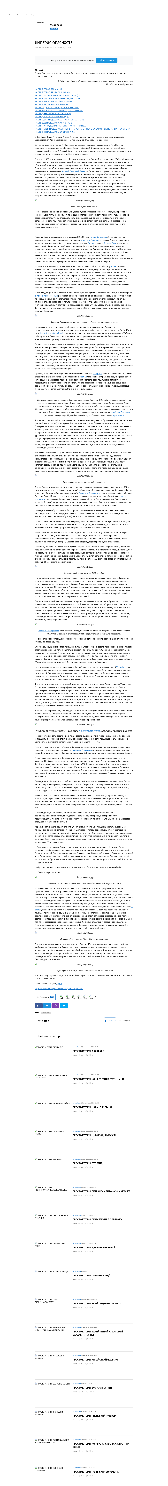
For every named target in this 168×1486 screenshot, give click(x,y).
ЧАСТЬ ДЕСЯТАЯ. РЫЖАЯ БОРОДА (52, 116)
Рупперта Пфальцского (90, 493)
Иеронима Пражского (82, 750)
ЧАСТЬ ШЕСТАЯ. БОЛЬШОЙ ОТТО (51, 104)
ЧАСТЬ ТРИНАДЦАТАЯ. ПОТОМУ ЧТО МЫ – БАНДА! (60, 125)
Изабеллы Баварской (120, 412)
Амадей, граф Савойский (51, 333)
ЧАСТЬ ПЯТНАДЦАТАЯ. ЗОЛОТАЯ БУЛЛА (55, 131)
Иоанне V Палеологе (91, 240)
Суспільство (46, 1013)
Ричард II (97, 373)
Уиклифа (120, 667)
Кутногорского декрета (90, 730)
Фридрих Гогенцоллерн (48, 630)
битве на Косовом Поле (46, 295)
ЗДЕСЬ (59, 983)
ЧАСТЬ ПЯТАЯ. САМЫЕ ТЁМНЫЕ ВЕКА (54, 101)
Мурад (114, 266)
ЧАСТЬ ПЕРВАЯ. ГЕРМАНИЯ (48, 89)
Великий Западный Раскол (74, 171)
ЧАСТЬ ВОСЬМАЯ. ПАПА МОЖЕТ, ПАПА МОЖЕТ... (59, 110)
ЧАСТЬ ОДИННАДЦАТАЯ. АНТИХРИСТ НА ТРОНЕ (59, 119)
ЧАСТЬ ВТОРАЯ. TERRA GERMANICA (52, 92)
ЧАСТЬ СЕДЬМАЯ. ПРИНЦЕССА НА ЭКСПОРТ (57, 107)
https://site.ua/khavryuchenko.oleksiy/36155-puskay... (59, 988)
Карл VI (83, 376)
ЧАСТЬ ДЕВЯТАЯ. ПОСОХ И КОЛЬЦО (53, 113)
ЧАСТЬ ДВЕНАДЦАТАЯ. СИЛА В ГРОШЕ (54, 122)
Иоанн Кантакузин (98, 236)
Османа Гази (110, 243)
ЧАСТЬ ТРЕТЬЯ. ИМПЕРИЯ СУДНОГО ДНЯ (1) (57, 95)
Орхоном (92, 243)
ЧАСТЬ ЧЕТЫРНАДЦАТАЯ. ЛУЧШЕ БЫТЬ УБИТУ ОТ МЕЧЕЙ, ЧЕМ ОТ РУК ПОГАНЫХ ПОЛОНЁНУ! (82, 128)
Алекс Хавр (30, 15)
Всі (96, 997)
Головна (12, 15)
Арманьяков (118, 415)
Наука (75, 1055)
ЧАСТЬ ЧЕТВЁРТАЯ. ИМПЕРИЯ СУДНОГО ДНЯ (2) (59, 98)
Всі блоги (20, 15)
